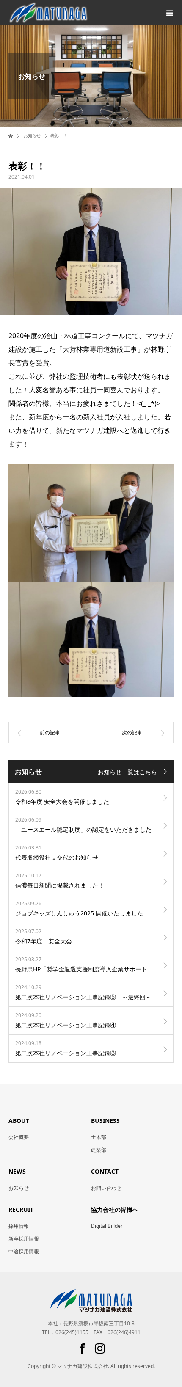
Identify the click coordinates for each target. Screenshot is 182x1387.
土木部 (98, 1137)
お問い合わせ (106, 1187)
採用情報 (18, 1226)
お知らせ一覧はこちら (127, 772)
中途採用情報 (23, 1251)
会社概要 (18, 1137)
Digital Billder (107, 1226)
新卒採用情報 (23, 1238)
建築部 (98, 1149)
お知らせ (18, 1187)
